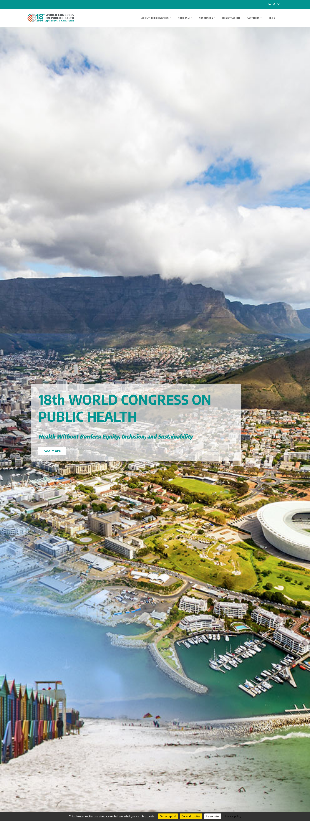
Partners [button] (253, 17)
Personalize (213, 816)
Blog (272, 17)
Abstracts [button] (206, 17)
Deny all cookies (191, 816)
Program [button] (184, 17)
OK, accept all (168, 816)
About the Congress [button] (155, 17)
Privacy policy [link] (233, 816)
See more (52, 451)
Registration (231, 17)
